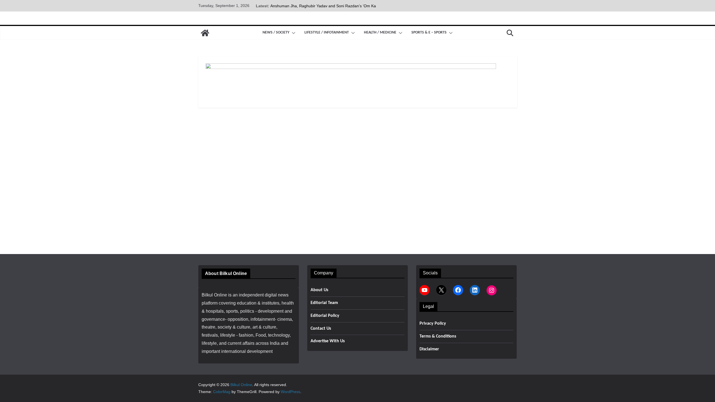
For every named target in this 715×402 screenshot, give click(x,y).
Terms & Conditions (438, 336)
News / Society (276, 32)
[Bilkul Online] (205, 33)
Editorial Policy (325, 316)
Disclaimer (429, 349)
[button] (292, 33)
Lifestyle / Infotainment (326, 32)
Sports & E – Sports (429, 32)
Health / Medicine (380, 32)
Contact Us (321, 328)
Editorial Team (324, 303)
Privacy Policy (433, 323)
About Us (319, 290)
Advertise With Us (328, 341)
